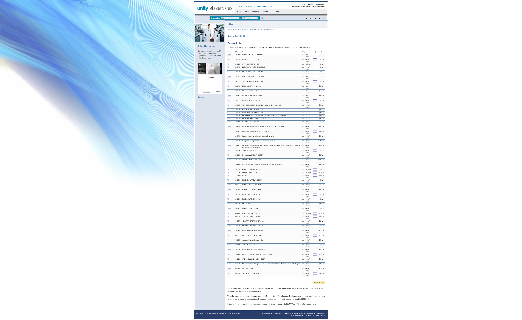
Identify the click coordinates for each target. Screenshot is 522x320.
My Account (249, 6)
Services (255, 11)
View (229, 54)
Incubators (252, 29)
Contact (239, 6)
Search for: (215, 18)
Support (265, 11)
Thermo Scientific (263, 29)
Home (239, 11)
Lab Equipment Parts (240, 29)
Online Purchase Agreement (271, 313)
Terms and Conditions (291, 313)
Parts (247, 11)
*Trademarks (320, 313)
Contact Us (276, 11)
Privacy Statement (307, 313)
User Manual (202, 97)
